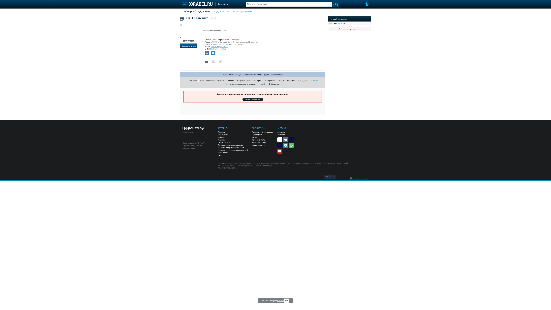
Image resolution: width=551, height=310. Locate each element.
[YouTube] (280, 150)
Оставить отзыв (189, 46)
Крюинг (255, 137)
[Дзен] (280, 139)
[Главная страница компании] (206, 62)
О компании (192, 80)
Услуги (281, 80)
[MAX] (280, 145)
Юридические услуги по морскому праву (192, 147)
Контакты (291, 80)
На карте (275, 84)
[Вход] (366, 4)
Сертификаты (269, 80)
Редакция (221, 137)
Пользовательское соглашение (230, 145)
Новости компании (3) (232, 74)
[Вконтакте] (207, 53)
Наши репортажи (259, 143)
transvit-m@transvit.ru (219, 47)
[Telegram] (212, 53)
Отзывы (315, 80)
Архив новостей (258, 145)
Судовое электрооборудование (233, 11)
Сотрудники (303, 80)
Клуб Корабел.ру (224, 143)
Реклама (221, 140)
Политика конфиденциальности (231, 148)
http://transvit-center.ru (217, 49)
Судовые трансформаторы (249, 80)
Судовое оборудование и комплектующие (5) (245, 84)
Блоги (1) (261, 74)
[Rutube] (291, 139)
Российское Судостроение (262, 132)
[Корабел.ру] (193, 128)
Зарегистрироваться (252, 99)
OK (286, 301)
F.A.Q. (220, 155)
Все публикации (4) (274, 74)
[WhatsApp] (291, 145)
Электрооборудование (196, 11)
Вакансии (281, 135)
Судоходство (257, 135)
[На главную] (198, 4)
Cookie (280, 300)
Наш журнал (223, 135)
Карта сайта (223, 153)
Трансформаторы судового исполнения (217, 80)
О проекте (222, 132)
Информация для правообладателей (233, 150)
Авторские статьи (259, 140)
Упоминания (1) (249, 74)
